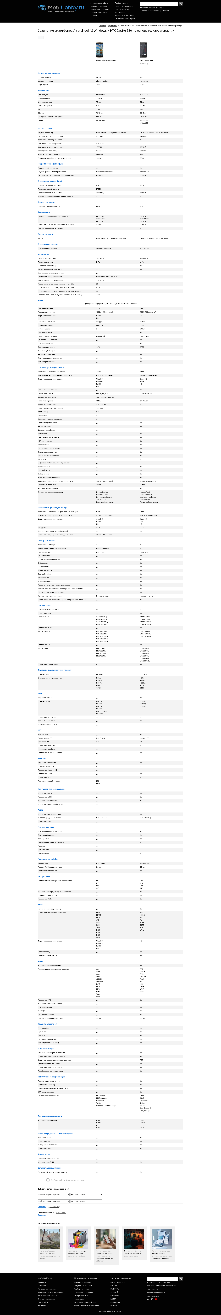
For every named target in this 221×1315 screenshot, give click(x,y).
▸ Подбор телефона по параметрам (154, 10)
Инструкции (120, 12)
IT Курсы (93, 15)
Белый (145, 123)
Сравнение (112, 25)
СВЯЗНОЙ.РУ (115, 1292)
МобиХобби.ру (45, 1278)
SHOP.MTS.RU (115, 1286)
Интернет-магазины (120, 1278)
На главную (42, 1305)
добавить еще (54, 1206)
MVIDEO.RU (114, 1289)
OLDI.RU (113, 1305)
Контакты (42, 1286)
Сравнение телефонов (124, 6)
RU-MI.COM (114, 1295)
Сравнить (42, 1206)
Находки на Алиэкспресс (125, 19)
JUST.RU (113, 1299)
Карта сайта (43, 1302)
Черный (102, 120)
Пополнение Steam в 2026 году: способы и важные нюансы (132, 1253)
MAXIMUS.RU (115, 1302)
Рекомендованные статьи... (51, 1223)
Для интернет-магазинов (48, 1295)
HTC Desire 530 (146, 60)
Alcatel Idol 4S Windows (106, 60)
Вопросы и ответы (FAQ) (124, 15)
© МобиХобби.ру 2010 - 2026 (110, 1311)
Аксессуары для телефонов (85, 1302)
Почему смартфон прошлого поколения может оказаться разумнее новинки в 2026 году (104, 1256)
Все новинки (61, 1213)
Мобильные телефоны (99, 3)
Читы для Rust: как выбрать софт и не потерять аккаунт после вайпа (50, 1255)
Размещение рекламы (47, 1289)
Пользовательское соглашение (50, 1292)
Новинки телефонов (98, 6)
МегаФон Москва (117, 1282)
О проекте (42, 1282)
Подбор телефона (122, 3)
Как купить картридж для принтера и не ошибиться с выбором (77, 1253)
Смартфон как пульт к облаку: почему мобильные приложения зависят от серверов (162, 1255)
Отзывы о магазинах (98, 12)
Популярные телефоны (99, 9)
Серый (145, 120)
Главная (102, 25)
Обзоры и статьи (122, 9)
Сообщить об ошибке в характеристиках (68, 1180)
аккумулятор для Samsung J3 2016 (108, 303)
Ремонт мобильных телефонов (86, 1305)
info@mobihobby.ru (157, 1292)
